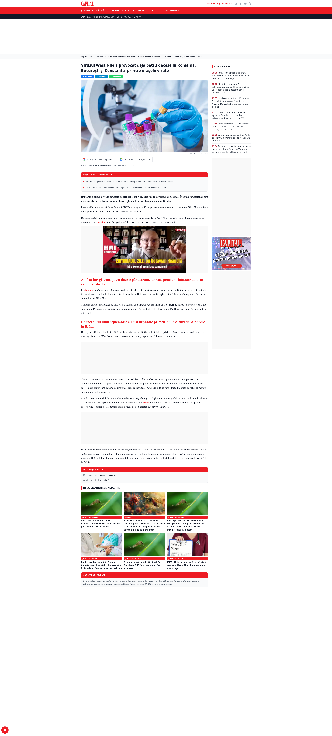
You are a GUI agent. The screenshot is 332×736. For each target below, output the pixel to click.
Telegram (102, 76)
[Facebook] (241, 3)
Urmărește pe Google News (137, 159)
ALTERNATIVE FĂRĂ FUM (103, 17)
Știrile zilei (222, 66)
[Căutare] (250, 3)
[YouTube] (245, 3)
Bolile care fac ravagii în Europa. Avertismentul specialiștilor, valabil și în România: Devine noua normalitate (101, 565)
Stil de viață (140, 10)
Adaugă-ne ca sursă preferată (101, 159)
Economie (113, 10)
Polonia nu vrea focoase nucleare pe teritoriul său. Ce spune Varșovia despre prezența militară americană (231, 149)
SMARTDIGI (86, 17)
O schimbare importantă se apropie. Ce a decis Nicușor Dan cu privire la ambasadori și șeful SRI (229, 115)
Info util (156, 10)
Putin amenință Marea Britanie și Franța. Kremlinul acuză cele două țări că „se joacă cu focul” (231, 126)
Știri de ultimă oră (92, 10)
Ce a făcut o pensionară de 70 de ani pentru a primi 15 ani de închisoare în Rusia (231, 138)
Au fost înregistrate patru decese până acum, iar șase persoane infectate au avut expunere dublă (129, 181)
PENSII (119, 17)
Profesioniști (173, 10)
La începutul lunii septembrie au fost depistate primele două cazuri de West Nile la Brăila (127, 187)
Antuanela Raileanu (100, 165)
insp (100, 475)
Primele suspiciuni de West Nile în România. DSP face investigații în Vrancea (142, 565)
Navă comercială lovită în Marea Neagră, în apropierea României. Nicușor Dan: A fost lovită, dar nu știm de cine (230, 102)
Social (126, 10)
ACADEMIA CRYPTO (132, 17)
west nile (112, 475)
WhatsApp (117, 76)
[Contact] (236, 3)
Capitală (88, 290)
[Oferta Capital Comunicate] (231, 253)
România (101, 222)
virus (105, 475)
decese (94, 475)
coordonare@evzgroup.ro (219, 3)
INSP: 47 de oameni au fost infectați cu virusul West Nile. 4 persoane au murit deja (186, 565)
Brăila (146, 402)
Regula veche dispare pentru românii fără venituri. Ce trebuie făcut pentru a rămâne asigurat (230, 75)
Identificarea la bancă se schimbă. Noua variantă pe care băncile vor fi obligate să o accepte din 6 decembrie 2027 (231, 88)
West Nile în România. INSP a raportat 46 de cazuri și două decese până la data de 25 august (100, 523)
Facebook (88, 76)
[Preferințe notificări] (5, 730)
